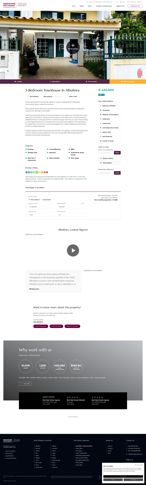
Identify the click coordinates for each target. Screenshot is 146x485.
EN (117, 2)
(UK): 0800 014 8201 (133, 446)
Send (117, 152)
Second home (46, 199)
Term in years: (61, 211)
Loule (53, 455)
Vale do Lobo (39, 467)
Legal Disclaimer (9, 455)
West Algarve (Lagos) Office (83, 455)
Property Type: (32, 196)
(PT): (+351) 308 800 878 (134, 450)
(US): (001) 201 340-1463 (134, 448)
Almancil (38, 448)
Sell (90, 6)
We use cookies (108, 466)
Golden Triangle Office (81, 453)
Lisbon (37, 455)
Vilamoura (55, 467)
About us (120, 6)
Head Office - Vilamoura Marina (84, 446)
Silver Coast (39, 462)
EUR (122, 2)
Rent (82, 6)
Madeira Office (79, 462)
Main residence (35, 199)
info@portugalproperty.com (135, 454)
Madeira (38, 457)
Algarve (54, 446)
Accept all (123, 476)
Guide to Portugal (104, 6)
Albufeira (38, 446)
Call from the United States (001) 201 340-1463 (100, 2)
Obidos (54, 457)
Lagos (53, 453)
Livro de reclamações (10, 458)
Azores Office (79, 465)
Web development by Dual (9, 480)
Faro (37, 453)
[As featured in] (73, 422)
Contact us (135, 6)
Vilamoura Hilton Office (82, 457)
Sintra (37, 465)
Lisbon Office (79, 448)
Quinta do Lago (56, 460)
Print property (107, 163)
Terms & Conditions (10, 451)
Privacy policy (139, 465)
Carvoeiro (54, 448)
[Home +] (15, 5)
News (109, 453)
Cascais (37, 450)
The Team (110, 448)
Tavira (53, 465)
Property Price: (32, 203)
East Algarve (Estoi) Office (82, 460)
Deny (113, 479)
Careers (110, 450)
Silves (53, 462)
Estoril (54, 450)
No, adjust (133, 479)
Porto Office (79, 450)
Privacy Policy (9, 453)
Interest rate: (32, 211)
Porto (37, 460)
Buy (74, 6)
